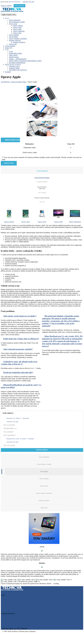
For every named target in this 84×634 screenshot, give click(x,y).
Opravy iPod (17, 27)
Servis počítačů (14, 35)
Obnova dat (13, 44)
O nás (11, 51)
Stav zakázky (19, 5)
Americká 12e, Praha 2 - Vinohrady (17, 418)
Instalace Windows (19, 42)
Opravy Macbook (19, 31)
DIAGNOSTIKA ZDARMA (42, 178)
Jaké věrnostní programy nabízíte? (18, 349)
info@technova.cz (8, 625)
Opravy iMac (17, 29)
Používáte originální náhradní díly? (18, 372)
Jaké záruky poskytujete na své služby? (19, 316)
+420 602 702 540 (28, 2)
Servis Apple (13, 24)
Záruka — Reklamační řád (17, 59)
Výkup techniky (10, 46)
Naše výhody (13, 55)
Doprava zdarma (6, 5)
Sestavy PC (8, 48)
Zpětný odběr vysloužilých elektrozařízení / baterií (25, 61)
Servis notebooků (14, 20)
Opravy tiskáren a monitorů (18, 38)
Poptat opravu (42, 450)
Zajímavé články (14, 68)
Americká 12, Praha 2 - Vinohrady (13, 618)
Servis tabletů (13, 37)
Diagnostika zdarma (15, 53)
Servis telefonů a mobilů (17, 22)
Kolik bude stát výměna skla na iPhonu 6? (21, 339)
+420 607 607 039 (12, 442)
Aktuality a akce (14, 66)
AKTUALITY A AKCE (13, 64)
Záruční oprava (14, 57)
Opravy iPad (17, 33)
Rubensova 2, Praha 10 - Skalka (12, 619)
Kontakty (8, 72)
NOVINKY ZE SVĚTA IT (18, 70)
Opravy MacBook (75, 222)
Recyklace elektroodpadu (17, 62)
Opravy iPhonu (9, 222)
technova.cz (6, 627)
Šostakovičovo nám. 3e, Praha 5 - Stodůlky (20, 439)
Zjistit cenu (9, 163)
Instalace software (15, 40)
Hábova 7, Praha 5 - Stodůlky (11, 621)
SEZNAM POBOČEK (14, 2)
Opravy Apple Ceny (12, 140)
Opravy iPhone (18, 25)
